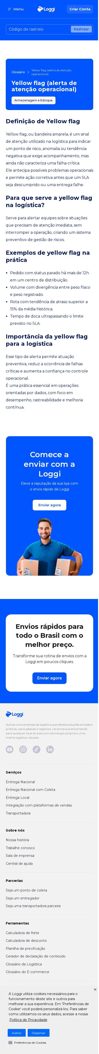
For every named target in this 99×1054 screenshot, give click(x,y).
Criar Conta (79, 9)
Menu (18, 9)
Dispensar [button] (38, 1033)
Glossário (18, 72)
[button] (27, 1042)
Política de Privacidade (28, 1020)
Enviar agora (49, 505)
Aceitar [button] (17, 1033)
